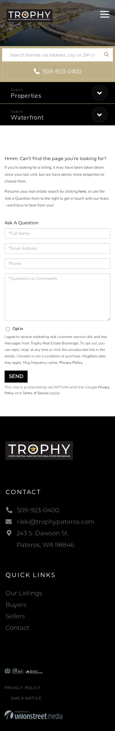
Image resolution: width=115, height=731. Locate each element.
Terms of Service (36, 393)
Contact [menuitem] (17, 627)
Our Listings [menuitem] (24, 593)
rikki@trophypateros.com (55, 521)
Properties (26, 96)
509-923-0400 (61, 72)
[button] (106, 54)
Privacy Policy (70, 362)
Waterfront (27, 117)
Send (16, 376)
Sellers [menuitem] (15, 616)
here (82, 191)
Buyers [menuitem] (16, 604)
